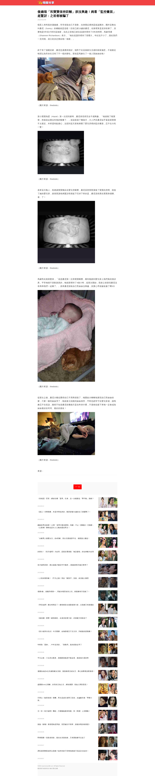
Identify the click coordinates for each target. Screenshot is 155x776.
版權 (56, 768)
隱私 (53, 768)
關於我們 (40, 768)
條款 (51, 768)
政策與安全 (46, 768)
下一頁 (77, 487)
